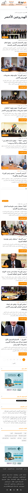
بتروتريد (24, 438)
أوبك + (25, 433)
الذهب (11, 433)
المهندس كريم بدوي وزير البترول (11, 435)
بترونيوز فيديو (21, 486)
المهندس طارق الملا (22, 435)
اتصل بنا (4, 468)
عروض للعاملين (15, 477)
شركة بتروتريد (13, 438)
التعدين (20, 474)
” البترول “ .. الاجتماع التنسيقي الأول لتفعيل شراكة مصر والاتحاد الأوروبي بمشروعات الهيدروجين (16, 342)
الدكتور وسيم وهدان (18, 433)
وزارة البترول (12, 483)
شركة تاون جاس (5, 438)
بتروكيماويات (15, 474)
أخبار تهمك (4, 477)
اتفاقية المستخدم (19, 468)
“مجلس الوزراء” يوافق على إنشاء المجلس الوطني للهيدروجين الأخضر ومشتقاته (16, 307)
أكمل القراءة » (23, 54)
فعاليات (12, 481)
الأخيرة (14, 363)
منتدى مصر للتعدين (20, 483)
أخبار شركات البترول (19, 481)
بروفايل (8, 479)
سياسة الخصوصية (11, 468)
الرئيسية (24, 12)
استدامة (24, 474)
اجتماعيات (10, 477)
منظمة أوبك (24, 440)
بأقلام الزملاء (13, 479)
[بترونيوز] (14, 3)
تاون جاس (19, 438)
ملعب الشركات (23, 479)
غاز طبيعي (4, 474)
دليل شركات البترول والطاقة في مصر (11, 486)
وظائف (18, 479)
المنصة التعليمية (22, 477)
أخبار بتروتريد (6, 483)
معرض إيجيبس (8, 481)
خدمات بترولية (9, 474)
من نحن (25, 468)
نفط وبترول (4, 479)
